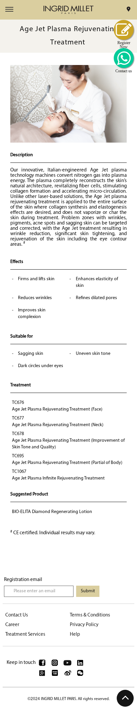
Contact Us (16, 615)
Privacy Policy (84, 624)
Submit (88, 591)
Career (12, 624)
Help (75, 634)
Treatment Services (25, 634)
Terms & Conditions (90, 615)
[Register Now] (124, 30)
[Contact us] (124, 58)
